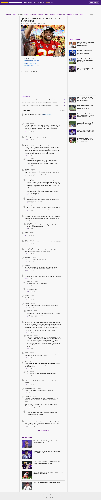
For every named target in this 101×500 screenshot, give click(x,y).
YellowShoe (29, 310)
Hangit (26, 265)
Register (96, 2)
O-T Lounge (40, 14)
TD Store (48, 2)
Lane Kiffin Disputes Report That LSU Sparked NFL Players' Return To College (46, 452)
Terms (59, 494)
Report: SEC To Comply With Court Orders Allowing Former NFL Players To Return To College (84, 52)
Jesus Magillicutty (29, 248)
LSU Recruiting (33, 14)
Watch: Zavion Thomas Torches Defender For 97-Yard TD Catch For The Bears (85, 60)
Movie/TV (82, 14)
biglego (26, 232)
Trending (14, 14)
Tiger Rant (26, 14)
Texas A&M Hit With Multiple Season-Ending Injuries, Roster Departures (47, 483)
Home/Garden (70, 14)
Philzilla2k (27, 295)
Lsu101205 (27, 144)
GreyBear (27, 303)
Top (60, 110)
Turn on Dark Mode (50, 497)
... (52, 2)
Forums (30, 2)
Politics (46, 14)
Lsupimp (27, 123)
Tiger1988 (27, 420)
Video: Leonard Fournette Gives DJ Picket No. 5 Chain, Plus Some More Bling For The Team (47, 462)
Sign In (91, 2)
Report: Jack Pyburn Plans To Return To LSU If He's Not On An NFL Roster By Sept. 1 (47, 472)
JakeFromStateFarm (29, 274)
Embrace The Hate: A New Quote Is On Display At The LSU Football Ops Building (85, 44)
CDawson (27, 169)
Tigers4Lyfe (29, 281)
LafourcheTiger (28, 396)
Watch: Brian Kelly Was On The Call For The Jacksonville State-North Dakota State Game (85, 68)
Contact (54, 494)
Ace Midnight (29, 179)
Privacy (42, 494)
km (27, 371)
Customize (91, 14)
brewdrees (27, 379)
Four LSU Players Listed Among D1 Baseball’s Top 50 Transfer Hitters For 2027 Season (85, 107)
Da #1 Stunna (30, 335)
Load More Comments (43, 430)
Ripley (26, 321)
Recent (63, 110)
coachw (26, 240)
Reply (26, 131)
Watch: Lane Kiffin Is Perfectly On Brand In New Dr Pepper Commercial (46, 441)
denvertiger (27, 257)
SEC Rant (59, 14)
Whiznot (28, 197)
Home (25, 2)
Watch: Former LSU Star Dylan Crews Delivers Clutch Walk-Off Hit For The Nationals (85, 99)
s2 (27, 158)
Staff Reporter (26, 23)
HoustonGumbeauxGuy (30, 388)
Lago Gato (27, 136)
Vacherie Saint (28, 214)
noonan (26, 352)
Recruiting (36, 2)
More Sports (52, 14)
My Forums (8, 14)
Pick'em (42, 2)
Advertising (48, 494)
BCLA (28, 205)
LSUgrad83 (29, 223)
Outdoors (76, 14)
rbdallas (28, 410)
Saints (63, 14)
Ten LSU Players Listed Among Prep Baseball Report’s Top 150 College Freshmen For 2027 (85, 123)
